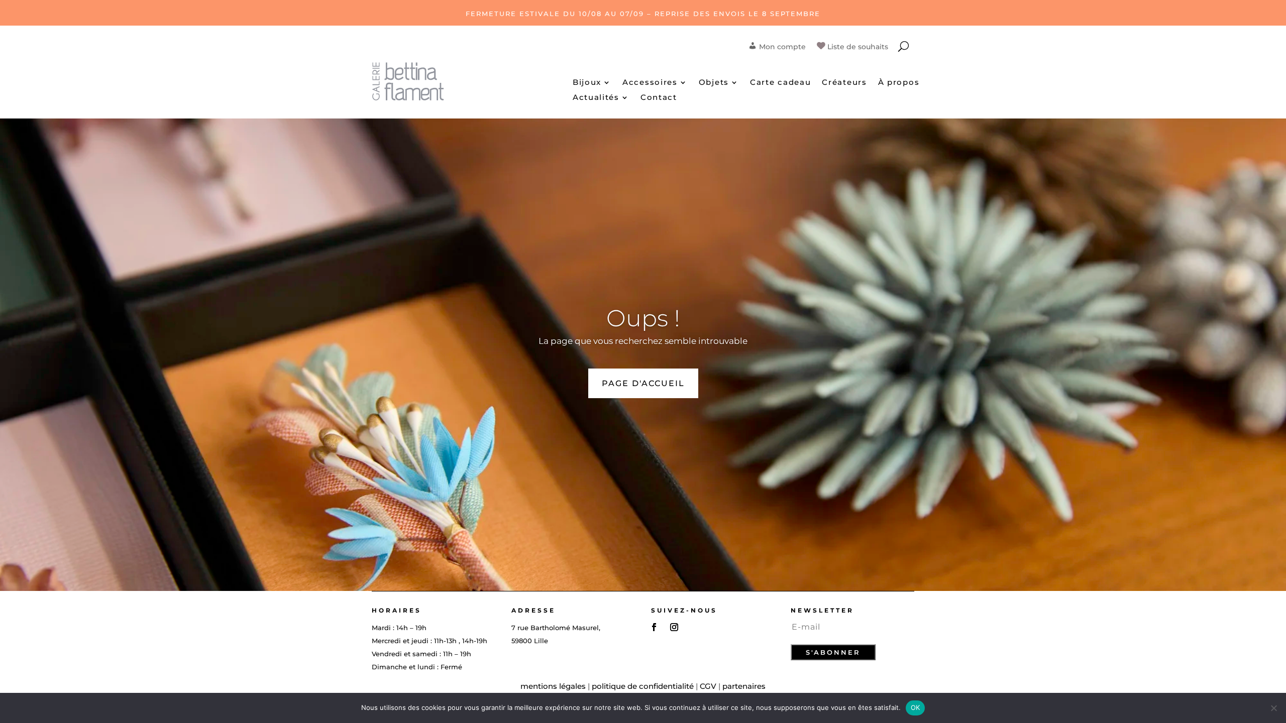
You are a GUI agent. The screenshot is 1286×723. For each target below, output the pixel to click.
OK (915, 707)
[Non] (1273, 708)
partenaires (744, 686)
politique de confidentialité (643, 686)
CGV (708, 686)
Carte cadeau (780, 83)
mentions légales (553, 686)
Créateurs (844, 83)
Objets (714, 83)
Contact (658, 98)
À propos (899, 83)
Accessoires (650, 83)
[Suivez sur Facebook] (654, 627)
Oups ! (643, 318)
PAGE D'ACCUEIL (643, 383)
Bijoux (587, 83)
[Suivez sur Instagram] (674, 627)
